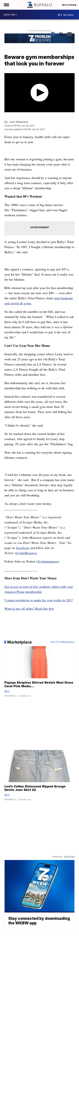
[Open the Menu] (6, 5)
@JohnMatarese (26, 553)
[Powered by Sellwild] (69, 856)
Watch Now (68, 5)
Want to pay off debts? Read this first (29, 608)
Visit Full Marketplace (63, 642)
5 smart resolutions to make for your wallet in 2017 (38, 600)
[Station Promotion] (39, 38)
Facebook (22, 548)
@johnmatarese (47, 561)
